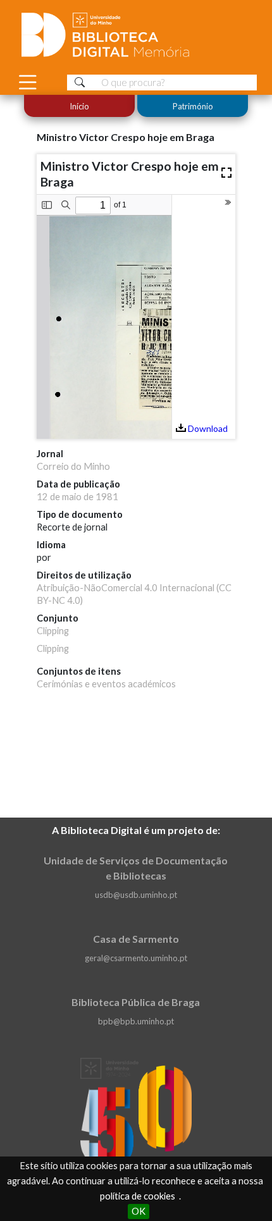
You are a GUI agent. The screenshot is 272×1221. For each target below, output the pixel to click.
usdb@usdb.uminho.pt (136, 895)
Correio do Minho (73, 466)
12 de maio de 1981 (77, 496)
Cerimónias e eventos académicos (106, 683)
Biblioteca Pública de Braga (135, 1002)
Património (193, 106)
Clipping (53, 630)
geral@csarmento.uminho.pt (136, 958)
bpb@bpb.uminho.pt (136, 1021)
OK (138, 1211)
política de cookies (137, 1196)
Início (79, 106)
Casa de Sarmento (136, 939)
